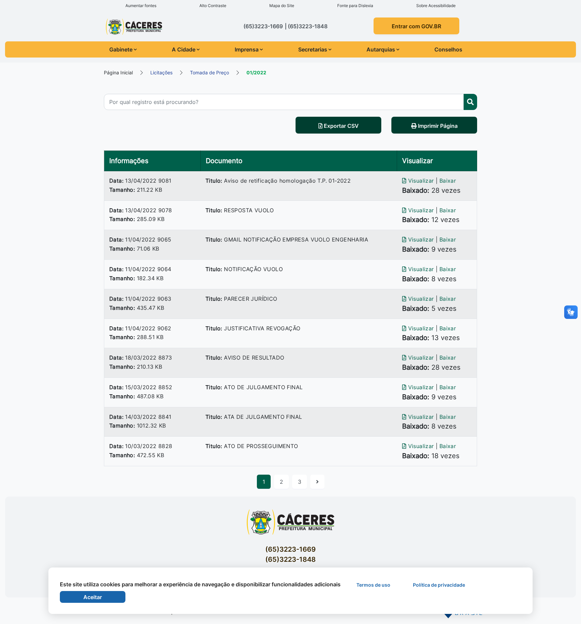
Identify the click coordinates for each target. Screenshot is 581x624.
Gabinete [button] (120, 49)
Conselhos (448, 49)
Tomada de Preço (209, 72)
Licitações (161, 72)
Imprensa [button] (247, 49)
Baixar (447, 180)
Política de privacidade (439, 585)
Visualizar (421, 180)
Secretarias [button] (312, 49)
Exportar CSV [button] (340, 125)
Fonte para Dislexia (355, 5)
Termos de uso (373, 585)
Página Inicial (118, 72)
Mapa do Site (281, 5)
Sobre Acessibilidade (436, 5)
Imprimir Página (437, 125)
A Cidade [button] (183, 49)
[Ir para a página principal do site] (147, 27)
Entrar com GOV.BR (416, 26)
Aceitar (92, 597)
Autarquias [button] (380, 49)
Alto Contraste (212, 5)
